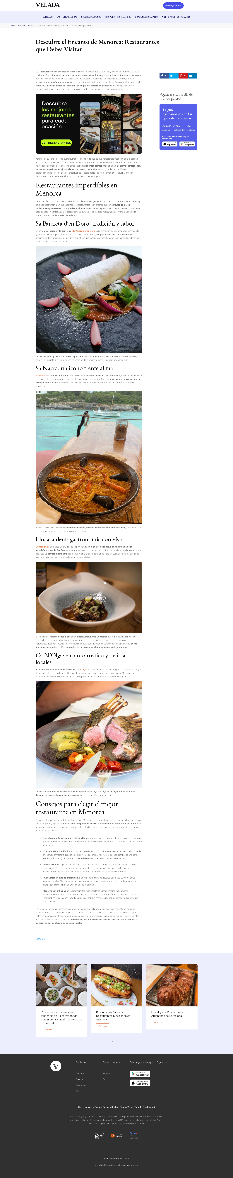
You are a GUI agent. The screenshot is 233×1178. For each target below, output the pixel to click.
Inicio (13, 26)
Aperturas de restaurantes (176, 17)
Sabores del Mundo (91, 17)
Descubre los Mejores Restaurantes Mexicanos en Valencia (113, 1016)
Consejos (48, 17)
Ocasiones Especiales (146, 17)
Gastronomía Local (67, 17)
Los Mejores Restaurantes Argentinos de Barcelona (167, 1014)
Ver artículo (47, 1030)
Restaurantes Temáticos (118, 17)
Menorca (40, 938)
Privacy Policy (109, 1158)
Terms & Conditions (122, 1158)
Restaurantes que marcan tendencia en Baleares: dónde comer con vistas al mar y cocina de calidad (61, 1018)
